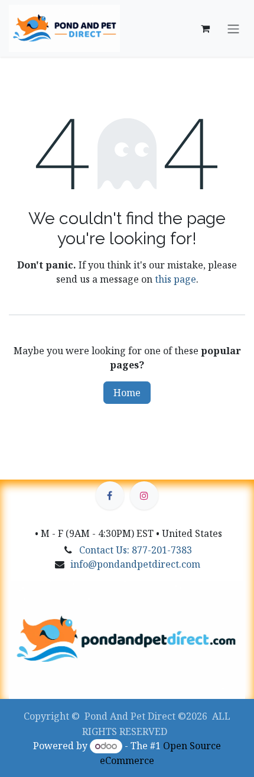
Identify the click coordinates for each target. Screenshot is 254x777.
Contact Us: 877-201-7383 (135, 549)
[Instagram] (144, 495)
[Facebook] (110, 495)
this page (175, 279)
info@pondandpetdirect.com (135, 564)
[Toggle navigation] (233, 28)
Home (127, 392)
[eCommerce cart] (205, 28)
